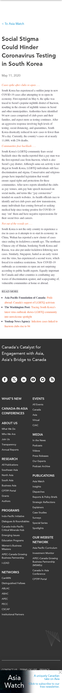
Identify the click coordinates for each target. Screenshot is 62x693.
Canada (37, 409)
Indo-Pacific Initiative (13, 516)
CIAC (35, 425)
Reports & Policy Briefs (45, 497)
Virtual (36, 420)
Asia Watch (14, 681)
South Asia (7, 480)
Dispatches (38, 491)
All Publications (10, 464)
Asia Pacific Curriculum (45, 547)
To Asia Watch (14, 24)
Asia (35, 414)
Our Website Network (43, 540)
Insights (37, 486)
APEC (5, 598)
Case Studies (40, 512)
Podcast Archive (41, 466)
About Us (9, 423)
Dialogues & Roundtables (15, 521)
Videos (36, 450)
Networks (10, 572)
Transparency (9, 444)
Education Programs (13, 540)
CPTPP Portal (9, 490)
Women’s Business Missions (12, 547)
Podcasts (37, 445)
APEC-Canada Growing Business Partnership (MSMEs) (45, 562)
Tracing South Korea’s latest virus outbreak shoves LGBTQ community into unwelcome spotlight (30, 311)
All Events (38, 404)
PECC (5, 604)
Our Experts (39, 461)
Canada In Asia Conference (41, 572)
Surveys (37, 517)
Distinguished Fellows (13, 583)
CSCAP (6, 609)
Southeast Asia (10, 470)
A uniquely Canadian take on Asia (46, 677)
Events (38, 399)
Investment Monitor (43, 553)
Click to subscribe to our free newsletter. (44, 685)
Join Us (6, 439)
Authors (6, 501)
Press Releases (40, 455)
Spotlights (38, 528)
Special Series (40, 523)
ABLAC (6, 588)
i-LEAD (5, 563)
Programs (10, 510)
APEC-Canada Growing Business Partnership (14, 556)
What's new (12, 399)
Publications (43, 476)
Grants (5, 496)
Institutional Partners (13, 614)
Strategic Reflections (44, 502)
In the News (39, 440)
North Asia (7, 475)
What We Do (8, 428)
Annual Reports (10, 449)
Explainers (38, 507)
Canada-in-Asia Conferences (15, 411)
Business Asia (9, 485)
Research (10, 459)
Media (38, 434)
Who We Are (9, 434)
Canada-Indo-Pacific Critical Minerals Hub (13, 528)
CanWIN (6, 578)
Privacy (44, 669)
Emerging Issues (11, 535)
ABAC (5, 593)
